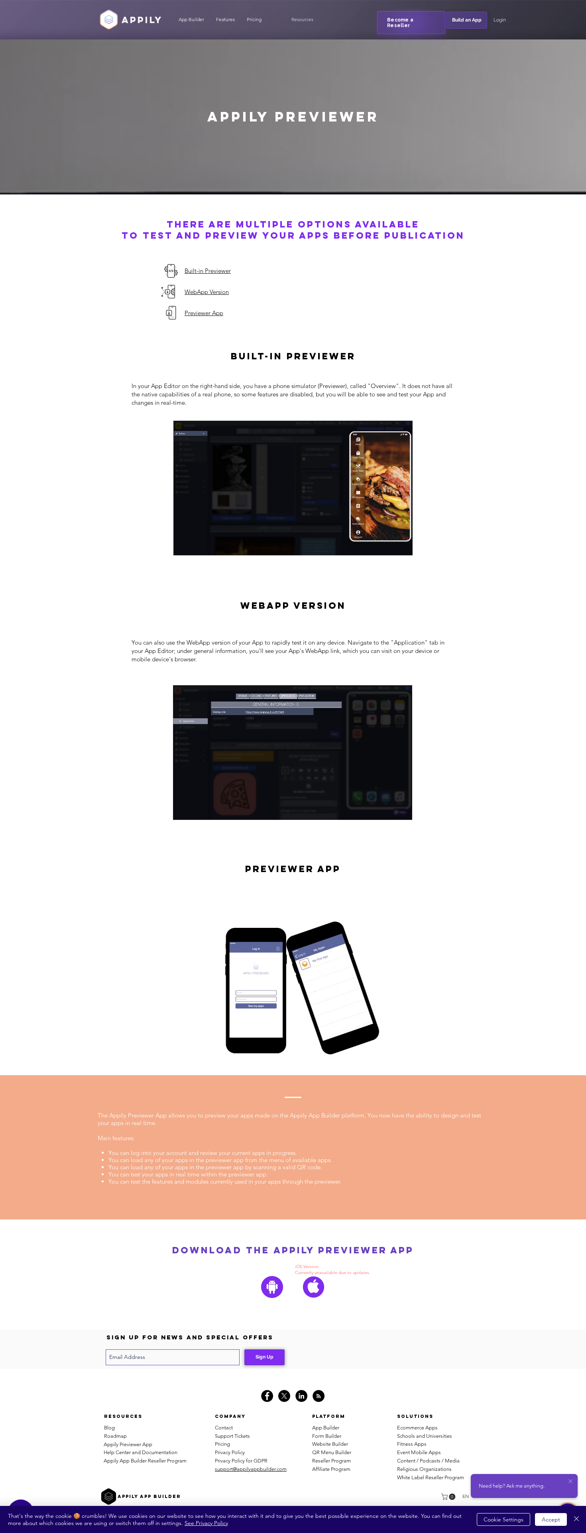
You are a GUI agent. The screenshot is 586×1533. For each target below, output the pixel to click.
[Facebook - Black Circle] (267, 1396)
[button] (302, 19)
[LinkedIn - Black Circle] (301, 1396)
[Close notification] (570, 1481)
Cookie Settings (503, 1519)
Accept (551, 1519)
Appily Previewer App (128, 1444)
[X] (284, 1396)
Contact (224, 1428)
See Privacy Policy (206, 1523)
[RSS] (318, 1396)
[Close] (576, 1519)
